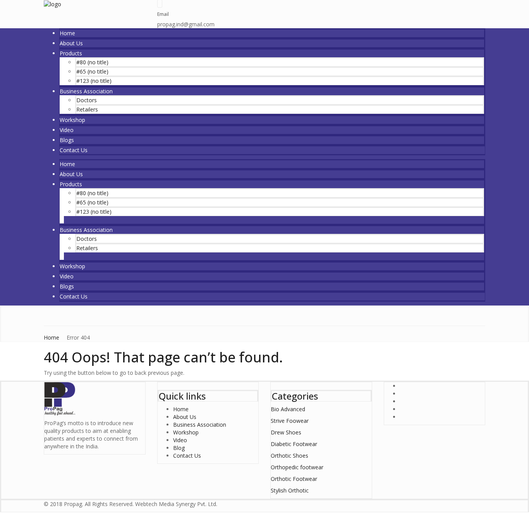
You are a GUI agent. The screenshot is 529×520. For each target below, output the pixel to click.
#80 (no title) (92, 62)
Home (67, 33)
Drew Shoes (286, 432)
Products (71, 53)
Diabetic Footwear (294, 444)
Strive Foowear (290, 420)
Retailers (87, 109)
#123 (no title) (94, 80)
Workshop (72, 120)
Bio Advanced (288, 409)
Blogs (67, 140)
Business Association (86, 91)
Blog (179, 447)
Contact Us (74, 150)
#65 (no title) (92, 71)
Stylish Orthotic (290, 490)
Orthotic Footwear (294, 478)
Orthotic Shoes (289, 455)
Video (67, 130)
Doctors (86, 100)
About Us (71, 43)
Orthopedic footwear (297, 467)
